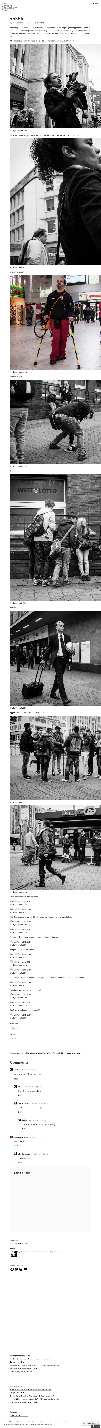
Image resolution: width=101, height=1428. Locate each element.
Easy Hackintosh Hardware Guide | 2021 (23, 1368)
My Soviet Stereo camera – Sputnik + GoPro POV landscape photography (34, 1365)
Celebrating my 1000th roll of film (21, 1372)
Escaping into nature (17, 1362)
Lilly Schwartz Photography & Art (9, 7)
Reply (16, 1078)
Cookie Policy (48, 1424)
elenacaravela (19, 1137)
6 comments (39, 22)
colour (32, 1053)
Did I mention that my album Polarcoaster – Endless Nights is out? (32, 1396)
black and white (23, 1053)
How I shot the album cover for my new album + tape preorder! (30, 1359)
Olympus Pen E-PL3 (43, 1053)
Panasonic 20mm (59, 1053)
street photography (74, 1053)
